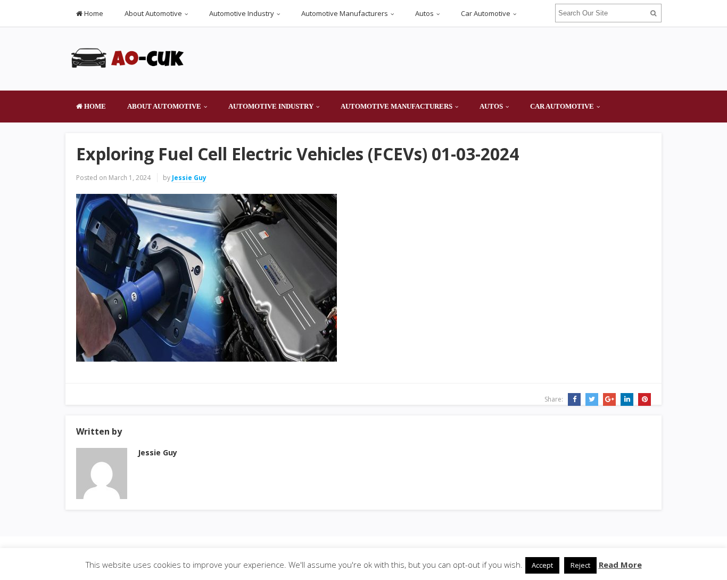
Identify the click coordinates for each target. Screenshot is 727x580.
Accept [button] (542, 565)
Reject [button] (580, 565)
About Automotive (153, 13)
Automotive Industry (241, 13)
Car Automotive (485, 13)
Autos (424, 13)
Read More (620, 564)
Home (92, 13)
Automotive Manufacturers (344, 13)
